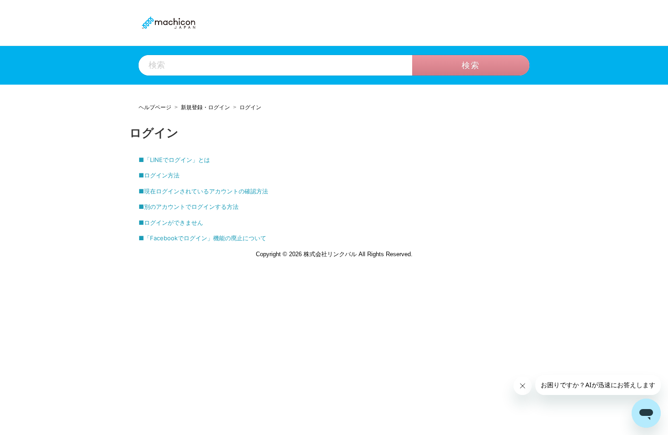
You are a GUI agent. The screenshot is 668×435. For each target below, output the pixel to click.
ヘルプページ (155, 107)
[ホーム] (168, 22)
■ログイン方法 (159, 175)
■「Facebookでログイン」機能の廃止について (202, 238)
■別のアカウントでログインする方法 (189, 206)
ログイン (250, 107)
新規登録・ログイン (205, 107)
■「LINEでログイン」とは (174, 159)
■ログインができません (171, 222)
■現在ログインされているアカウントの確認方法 (203, 191)
